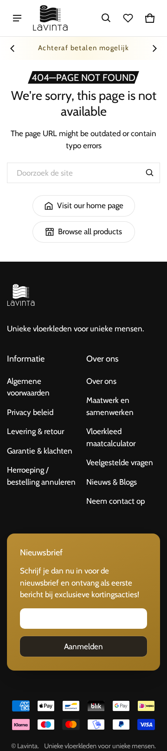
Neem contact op (115, 501)
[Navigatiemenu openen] (17, 18)
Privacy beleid (30, 412)
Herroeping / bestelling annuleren (41, 476)
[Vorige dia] (12, 48)
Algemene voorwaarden (28, 387)
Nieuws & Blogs (111, 482)
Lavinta (27, 746)
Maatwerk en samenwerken (110, 406)
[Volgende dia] (154, 48)
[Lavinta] (50, 18)
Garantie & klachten (39, 450)
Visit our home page (90, 205)
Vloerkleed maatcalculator (110, 437)
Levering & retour (35, 431)
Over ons (101, 381)
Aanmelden (83, 646)
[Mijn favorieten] (128, 18)
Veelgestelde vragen (119, 462)
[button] (106, 18)
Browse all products (90, 231)
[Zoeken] (150, 173)
